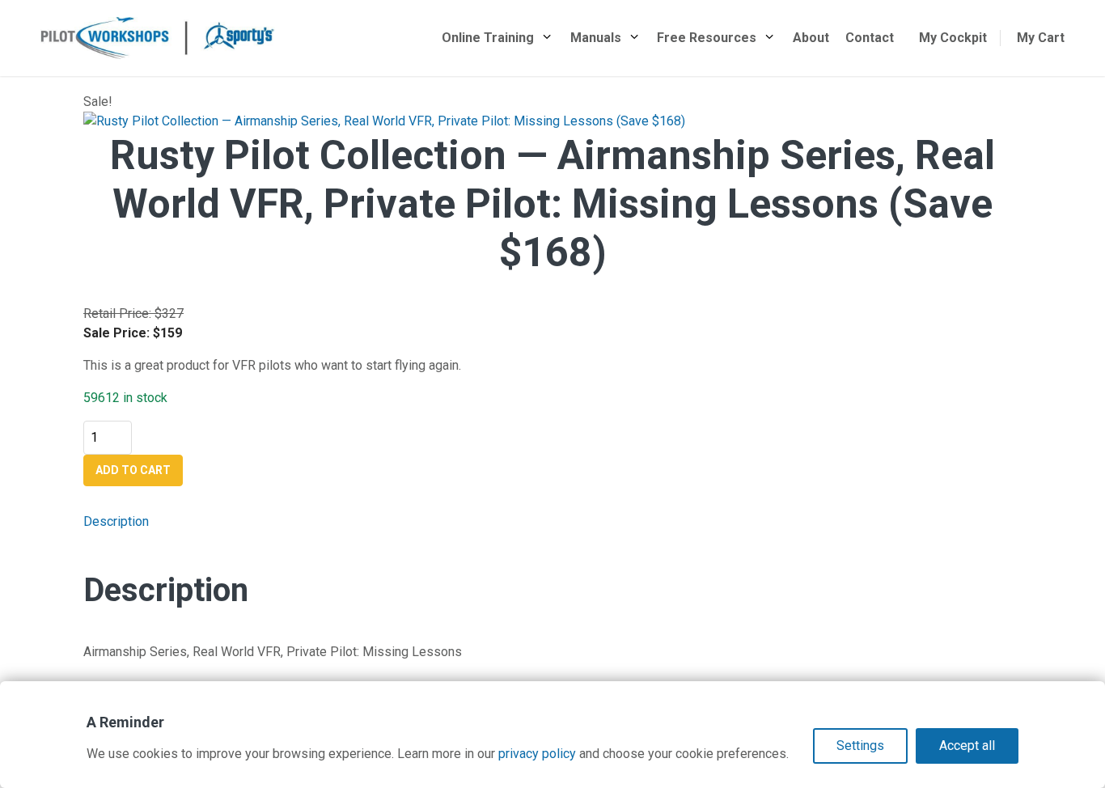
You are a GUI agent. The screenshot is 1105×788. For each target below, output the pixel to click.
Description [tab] (116, 521)
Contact (869, 37)
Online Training (488, 37)
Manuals (595, 37)
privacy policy (537, 753)
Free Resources (706, 37)
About (811, 37)
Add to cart (133, 470)
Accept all (967, 745)
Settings (860, 745)
